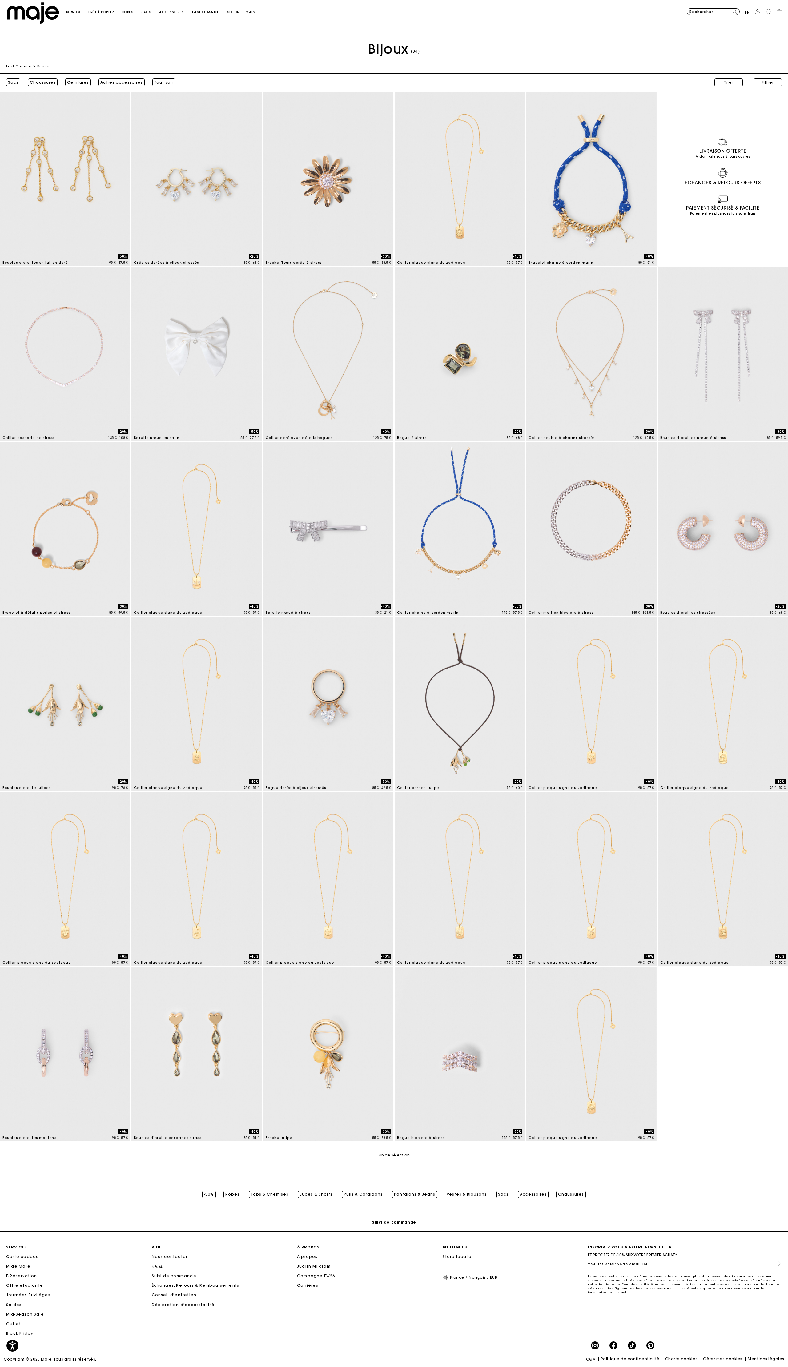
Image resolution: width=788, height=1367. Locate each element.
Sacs (13, 82)
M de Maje (18, 1266)
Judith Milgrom (314, 1266)
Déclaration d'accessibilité (183, 1304)
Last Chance (18, 66)
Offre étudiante (24, 1285)
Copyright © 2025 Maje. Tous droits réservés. (50, 1359)
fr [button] (747, 12)
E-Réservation (21, 1275)
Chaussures (43, 82)
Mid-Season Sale (25, 1314)
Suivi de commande (174, 1275)
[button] (77, 12)
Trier (728, 82)
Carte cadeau (22, 1256)
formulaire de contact (607, 1292)
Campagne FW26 (316, 1275)
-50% (209, 1194)
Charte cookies (681, 1359)
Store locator (458, 1256)
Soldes (14, 1304)
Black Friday (19, 1333)
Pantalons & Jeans (414, 1194)
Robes (232, 1194)
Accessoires (533, 1194)
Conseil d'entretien (174, 1295)
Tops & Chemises (269, 1194)
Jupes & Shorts (316, 1194)
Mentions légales (766, 1359)
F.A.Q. (158, 1266)
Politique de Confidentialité (623, 1284)
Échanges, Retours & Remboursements (195, 1285)
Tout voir (163, 82)
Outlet (13, 1323)
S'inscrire (777, 1264)
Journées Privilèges (28, 1295)
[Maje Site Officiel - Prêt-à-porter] (33, 12)
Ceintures (78, 82)
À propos (307, 1256)
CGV (591, 1359)
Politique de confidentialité (630, 1359)
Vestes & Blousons (467, 1194)
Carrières (307, 1285)
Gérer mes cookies (722, 1359)
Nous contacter (170, 1256)
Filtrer (768, 82)
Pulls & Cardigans (363, 1194)
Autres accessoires (121, 82)
